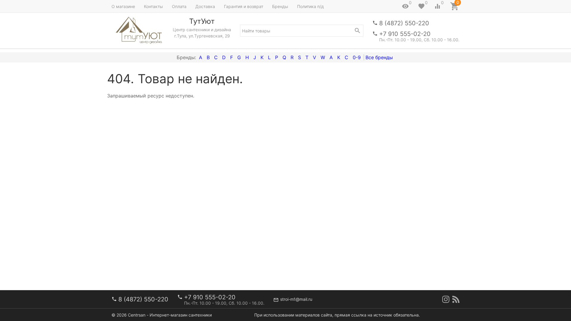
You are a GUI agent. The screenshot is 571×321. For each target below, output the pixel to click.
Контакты (153, 6)
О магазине (123, 6)
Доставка (205, 6)
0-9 (357, 57)
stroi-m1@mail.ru (296, 299)
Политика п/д (310, 6)
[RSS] (455, 299)
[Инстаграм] (445, 299)
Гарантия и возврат (243, 6)
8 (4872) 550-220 (404, 23)
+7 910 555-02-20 (405, 33)
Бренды (280, 6)
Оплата (179, 6)
